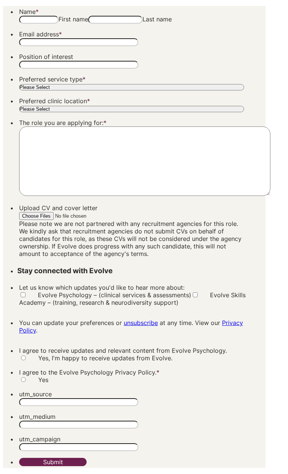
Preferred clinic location (54, 101)
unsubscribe (141, 323)
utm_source (35, 394)
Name (29, 11)
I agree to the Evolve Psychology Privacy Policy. (89, 372)
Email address (40, 34)
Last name (157, 19)
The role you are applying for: (62, 122)
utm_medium (37, 416)
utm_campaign (39, 439)
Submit (53, 462)
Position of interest (46, 56)
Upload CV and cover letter (58, 208)
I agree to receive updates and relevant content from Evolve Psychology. (123, 350)
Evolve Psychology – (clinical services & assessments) (114, 295)
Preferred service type (52, 79)
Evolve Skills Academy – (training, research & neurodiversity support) (132, 298)
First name (73, 19)
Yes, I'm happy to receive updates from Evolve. (105, 358)
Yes (43, 380)
